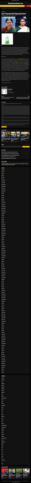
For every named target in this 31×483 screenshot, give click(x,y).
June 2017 (3, 370)
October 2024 (3, 210)
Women (2, 463)
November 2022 (3, 252)
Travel (2, 458)
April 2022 (3, 264)
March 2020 (3, 310)
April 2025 (3, 199)
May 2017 (3, 372)
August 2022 (3, 257)
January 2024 (3, 226)
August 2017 (3, 367)
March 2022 (3, 266)
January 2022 (3, 270)
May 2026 (3, 175)
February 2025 (3, 202)
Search (3, 144)
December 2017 (3, 359)
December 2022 (3, 250)
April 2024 (3, 221)
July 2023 (3, 237)
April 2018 (3, 352)
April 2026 (3, 177)
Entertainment (3, 11)
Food (2, 412)
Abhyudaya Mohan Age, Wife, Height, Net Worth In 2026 (8, 156)
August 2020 (3, 301)
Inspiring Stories (4, 427)
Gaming (2, 414)
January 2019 (3, 336)
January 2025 (3, 204)
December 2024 (3, 206)
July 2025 (3, 193)
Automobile (3, 379)
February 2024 (3, 224)
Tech (2, 452)
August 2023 (3, 235)
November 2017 (3, 361)
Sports (2, 447)
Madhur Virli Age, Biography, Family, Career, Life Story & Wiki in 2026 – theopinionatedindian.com (14, 163)
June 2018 (3, 348)
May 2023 (3, 241)
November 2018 (3, 339)
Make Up (3, 432)
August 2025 (3, 191)
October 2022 (3, 253)
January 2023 (3, 248)
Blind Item (3, 390)
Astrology (3, 377)
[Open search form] (23, 6)
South (2, 445)
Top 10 (2, 456)
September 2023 (4, 233)
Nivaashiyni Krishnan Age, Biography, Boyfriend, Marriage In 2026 (10, 152)
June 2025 (3, 195)
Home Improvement (4, 425)
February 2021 (3, 290)
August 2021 (3, 279)
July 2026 (3, 171)
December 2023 (3, 228)
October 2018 (3, 341)
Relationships (3, 441)
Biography (3, 385)
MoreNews (13, 482)
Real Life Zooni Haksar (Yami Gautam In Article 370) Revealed (15, 139)
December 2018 (3, 337)
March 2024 (3, 222)
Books (2, 394)
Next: (22, 97)
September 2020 (4, 299)
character (21, 58)
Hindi (2, 421)
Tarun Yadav (3, 15)
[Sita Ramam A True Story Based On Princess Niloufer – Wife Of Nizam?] (6, 134)
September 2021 (4, 277)
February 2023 (3, 246)
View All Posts (11, 92)
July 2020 (3, 303)
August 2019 (3, 323)
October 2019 (3, 319)
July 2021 (3, 281)
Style (2, 449)
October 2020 (3, 297)
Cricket (2, 399)
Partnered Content (4, 438)
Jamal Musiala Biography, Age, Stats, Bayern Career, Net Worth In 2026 (10, 155)
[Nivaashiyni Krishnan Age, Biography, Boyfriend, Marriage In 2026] (5, 471)
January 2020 (3, 314)
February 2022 (3, 268)
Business (3, 396)
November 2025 (3, 186)
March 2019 (3, 332)
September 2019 (4, 321)
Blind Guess (3, 388)
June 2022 (3, 261)
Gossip (2, 418)
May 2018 (3, 350)
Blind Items (3, 392)
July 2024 (3, 215)
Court (16, 62)
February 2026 (3, 180)
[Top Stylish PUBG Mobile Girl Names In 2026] (25, 134)
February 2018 (3, 356)
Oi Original (3, 436)
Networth (3, 434)
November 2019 (3, 317)
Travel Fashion (3, 460)
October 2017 (3, 363)
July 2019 (3, 325)
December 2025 (3, 184)
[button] (1, 6)
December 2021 (3, 272)
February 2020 (3, 312)
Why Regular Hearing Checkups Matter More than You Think (9, 158)
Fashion (2, 407)
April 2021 (3, 286)
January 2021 (3, 292)
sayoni (3, 141)
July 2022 (3, 259)
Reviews (3, 443)
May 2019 (3, 328)
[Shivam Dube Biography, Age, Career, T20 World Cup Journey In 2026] (12, 471)
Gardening (3, 416)
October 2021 (3, 275)
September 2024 (4, 211)
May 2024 (3, 219)
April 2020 (3, 308)
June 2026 (3, 173)
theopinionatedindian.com (15, 3)
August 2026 (3, 169)
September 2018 (4, 343)
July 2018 (3, 347)
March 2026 (3, 179)
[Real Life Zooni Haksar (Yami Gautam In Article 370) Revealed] (15, 134)
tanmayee (10, 477)
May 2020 (3, 306)
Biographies (3, 383)
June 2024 (3, 217)
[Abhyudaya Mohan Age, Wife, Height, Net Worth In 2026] (26, 471)
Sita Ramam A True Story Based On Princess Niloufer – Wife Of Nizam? (6, 139)
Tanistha (13, 141)
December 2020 (3, 294)
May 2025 (3, 197)
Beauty (2, 381)
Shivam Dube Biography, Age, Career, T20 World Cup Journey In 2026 (10, 153)
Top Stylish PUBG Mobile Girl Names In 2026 (25, 139)
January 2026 (3, 182)
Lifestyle (3, 430)
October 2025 (3, 188)
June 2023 (3, 239)
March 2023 (3, 244)
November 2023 (3, 230)
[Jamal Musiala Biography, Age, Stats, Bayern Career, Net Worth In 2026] (19, 471)
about (26, 63)
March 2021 (3, 288)
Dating (2, 401)
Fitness (2, 410)
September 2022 (4, 255)
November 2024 (3, 208)
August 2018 (3, 345)
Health (2, 419)
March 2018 (3, 354)
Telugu (2, 454)
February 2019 (3, 334)
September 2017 (4, 365)
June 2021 (3, 283)
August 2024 (3, 213)
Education (3, 403)
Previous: (8, 97)
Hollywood (3, 423)
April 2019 (3, 330)
